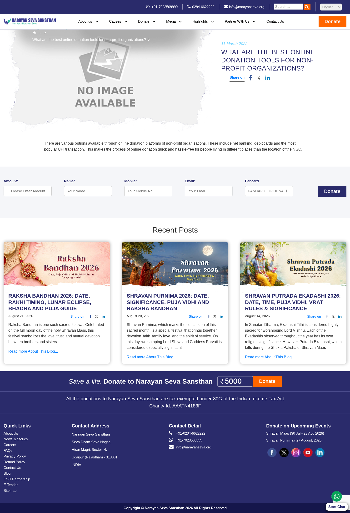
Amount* (11, 181)
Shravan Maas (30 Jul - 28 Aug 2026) (295, 433)
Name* (69, 181)
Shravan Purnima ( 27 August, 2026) (294, 440)
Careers (10, 445)
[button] (258, 78)
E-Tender (11, 485)
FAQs (8, 450)
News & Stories (16, 439)
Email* (190, 181)
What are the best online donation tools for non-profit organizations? (89, 40)
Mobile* (130, 181)
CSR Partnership (17, 479)
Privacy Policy (15, 456)
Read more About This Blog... (33, 352)
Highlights (200, 21)
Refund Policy (14, 462)
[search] (307, 7)
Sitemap (10, 490)
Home (37, 33)
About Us (11, 433)
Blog (7, 473)
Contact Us (275, 21)
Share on (237, 77)
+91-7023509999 (189, 440)
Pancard (252, 181)
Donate (143, 21)
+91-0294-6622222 (190, 433)
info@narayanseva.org (193, 447)
